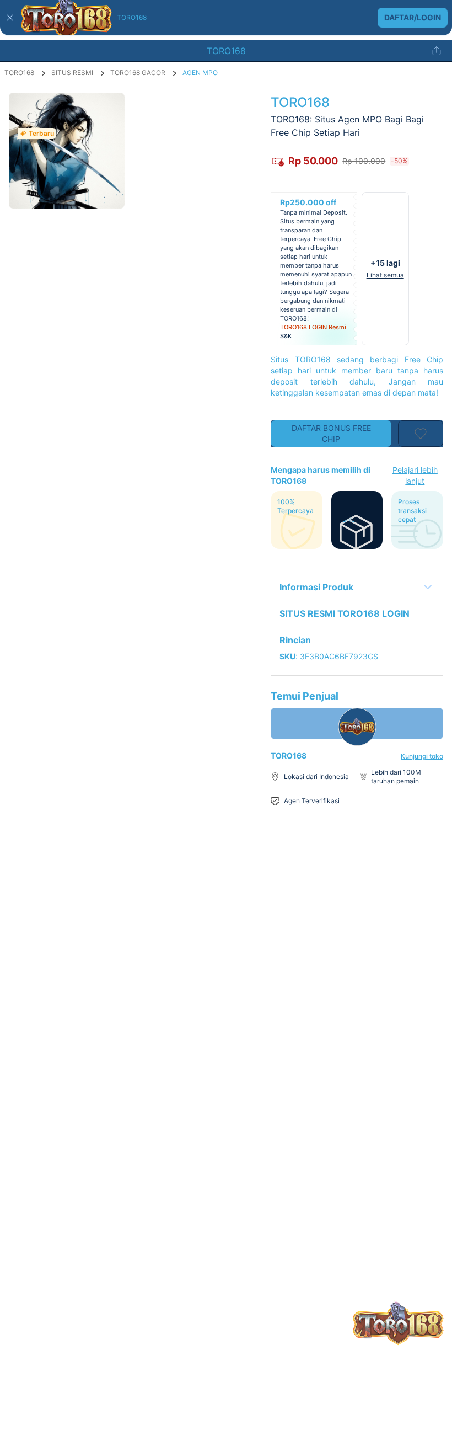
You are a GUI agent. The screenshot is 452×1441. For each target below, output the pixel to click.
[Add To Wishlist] (420, 433)
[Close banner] (9, 17)
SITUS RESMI (72, 72)
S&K (286, 336)
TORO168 (19, 72)
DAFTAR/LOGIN (412, 17)
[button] (226, 17)
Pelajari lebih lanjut (415, 475)
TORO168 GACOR (137, 72)
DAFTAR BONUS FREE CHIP (331, 433)
